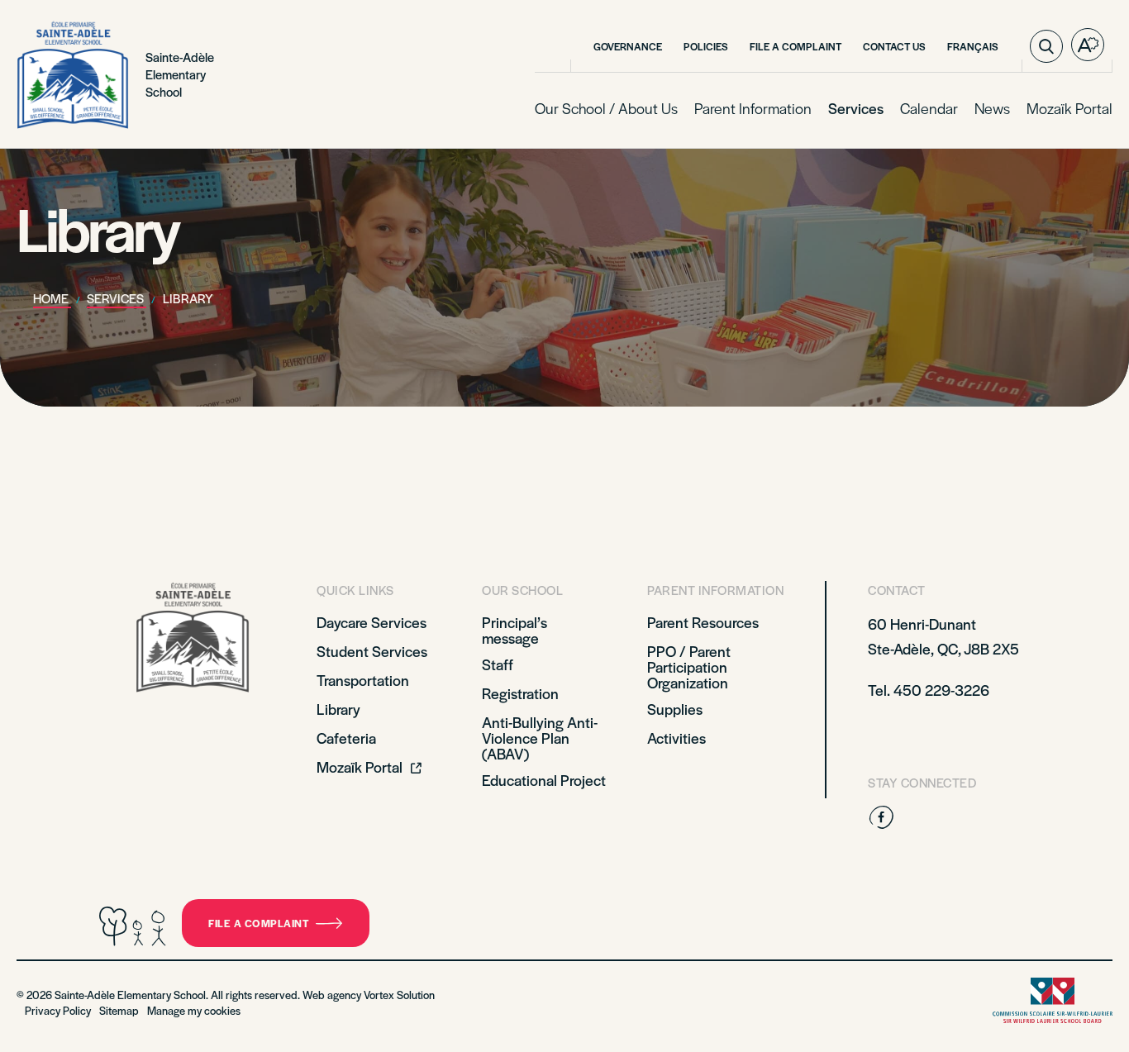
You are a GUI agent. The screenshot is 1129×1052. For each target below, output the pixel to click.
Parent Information (753, 108)
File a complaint (258, 923)
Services (856, 108)
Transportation (363, 680)
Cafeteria (346, 737)
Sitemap (119, 1010)
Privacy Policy (58, 1010)
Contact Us (894, 46)
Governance (627, 46)
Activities (676, 737)
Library (338, 708)
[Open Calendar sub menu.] (956, 109)
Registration (520, 693)
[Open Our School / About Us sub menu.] (676, 109)
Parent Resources (703, 622)
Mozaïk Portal (1069, 108)
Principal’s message (514, 629)
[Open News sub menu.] (1008, 109)
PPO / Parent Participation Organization (689, 666)
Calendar (929, 108)
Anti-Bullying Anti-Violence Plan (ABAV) (540, 737)
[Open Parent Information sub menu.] (810, 109)
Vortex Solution (399, 994)
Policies (706, 46)
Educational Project (544, 780)
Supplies (675, 708)
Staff (497, 664)
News (992, 108)
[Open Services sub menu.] (882, 109)
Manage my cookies (194, 1010)
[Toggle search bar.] (1046, 46)
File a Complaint (795, 46)
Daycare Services (371, 622)
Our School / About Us (606, 108)
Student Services (372, 651)
